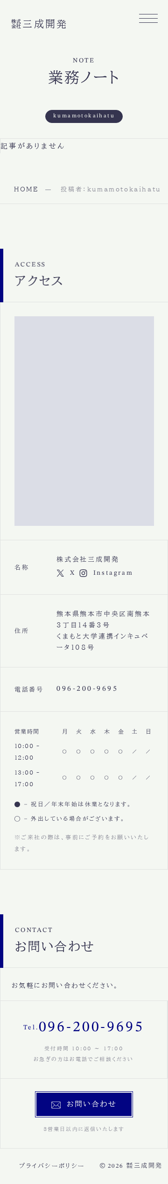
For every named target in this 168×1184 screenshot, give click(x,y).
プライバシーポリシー (52, 1166)
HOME (26, 189)
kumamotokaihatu (84, 116)
